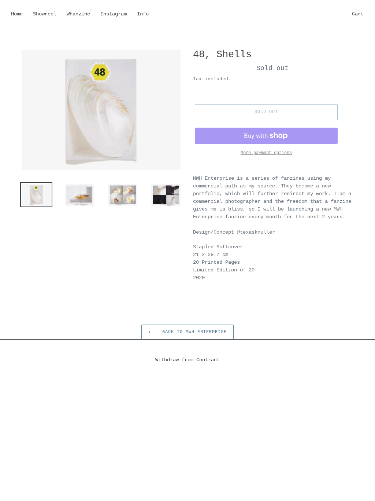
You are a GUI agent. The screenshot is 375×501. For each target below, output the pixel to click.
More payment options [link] (266, 153)
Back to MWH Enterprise (192, 331)
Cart (360, 14)
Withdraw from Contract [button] (187, 360)
